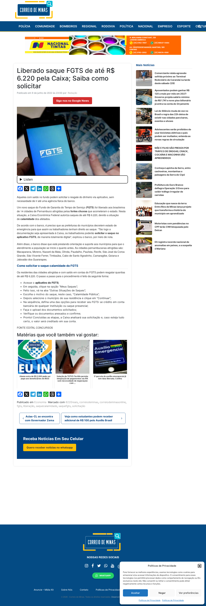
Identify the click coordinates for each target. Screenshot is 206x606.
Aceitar (135, 592)
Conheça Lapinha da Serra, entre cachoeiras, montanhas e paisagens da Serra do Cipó (173, 171)
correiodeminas (88, 402)
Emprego (165, 26)
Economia (40, 402)
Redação (72, 92)
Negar (162, 592)
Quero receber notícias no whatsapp (50, 447)
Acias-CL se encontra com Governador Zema (39, 418)
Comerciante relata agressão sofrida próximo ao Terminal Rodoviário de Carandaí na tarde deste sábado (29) (172, 78)
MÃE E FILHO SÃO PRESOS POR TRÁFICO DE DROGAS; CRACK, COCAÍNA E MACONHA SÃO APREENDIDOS (172, 152)
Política (126, 26)
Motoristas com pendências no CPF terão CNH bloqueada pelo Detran (172, 227)
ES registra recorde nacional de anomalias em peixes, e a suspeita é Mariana (173, 245)
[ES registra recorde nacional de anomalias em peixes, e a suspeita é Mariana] (144, 245)
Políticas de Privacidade (149, 600)
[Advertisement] (133, 9)
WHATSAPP (105, 575)
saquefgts (65, 406)
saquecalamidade (46, 406)
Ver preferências (188, 592)
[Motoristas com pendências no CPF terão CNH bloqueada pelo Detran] (144, 227)
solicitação (78, 406)
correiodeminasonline (113, 402)
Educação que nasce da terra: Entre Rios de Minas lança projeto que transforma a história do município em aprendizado (173, 208)
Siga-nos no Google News (72, 100)
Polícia (24, 26)
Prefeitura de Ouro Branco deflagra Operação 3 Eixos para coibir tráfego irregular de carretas (172, 189)
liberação (28, 406)
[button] (199, 565)
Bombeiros (68, 26)
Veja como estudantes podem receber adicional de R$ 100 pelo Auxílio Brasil (89, 418)
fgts (19, 406)
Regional (89, 26)
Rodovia (108, 26)
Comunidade (45, 26)
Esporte (184, 26)
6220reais (72, 402)
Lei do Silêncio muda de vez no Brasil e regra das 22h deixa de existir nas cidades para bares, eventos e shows (171, 115)
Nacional (145, 26)
